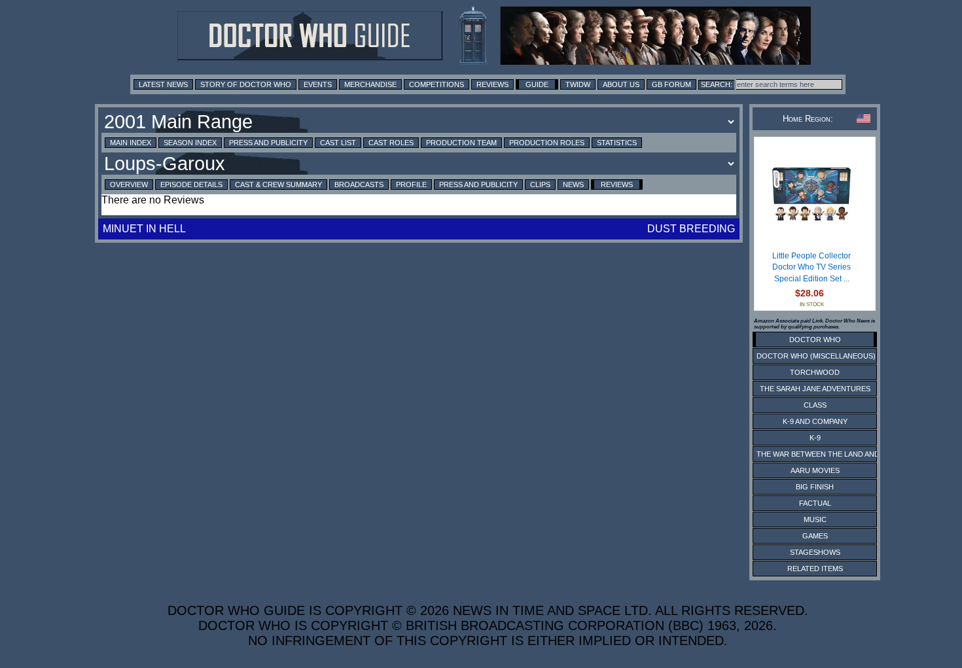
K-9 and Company (815, 421)
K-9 (815, 438)
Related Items (815, 568)
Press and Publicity (268, 143)
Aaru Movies (815, 470)
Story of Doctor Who (245, 84)
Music (815, 519)
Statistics (617, 143)
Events (318, 84)
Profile (411, 184)
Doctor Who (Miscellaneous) (816, 356)
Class (815, 405)
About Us (621, 84)
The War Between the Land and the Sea (834, 454)
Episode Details (191, 184)
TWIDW (577, 84)
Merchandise (370, 84)
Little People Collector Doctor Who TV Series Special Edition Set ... (811, 267)
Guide (537, 84)
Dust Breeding (691, 228)
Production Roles (546, 143)
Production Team (461, 143)
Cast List (338, 143)
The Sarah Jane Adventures (815, 389)
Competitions (436, 84)
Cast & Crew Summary (278, 184)
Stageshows (815, 552)
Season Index (190, 143)
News (573, 184)
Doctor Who (815, 339)
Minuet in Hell (144, 228)
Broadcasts (358, 184)
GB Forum (671, 84)
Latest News (163, 84)
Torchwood (815, 372)
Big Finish (815, 487)
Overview (129, 184)
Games (815, 536)
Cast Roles (391, 143)
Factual (815, 503)
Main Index (130, 143)
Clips (540, 184)
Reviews (492, 84)
